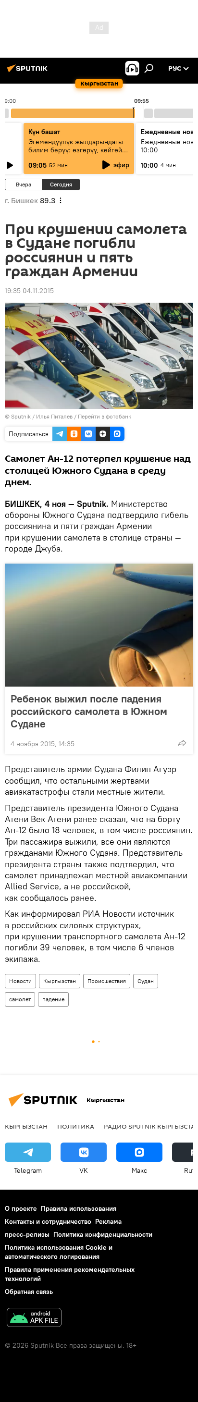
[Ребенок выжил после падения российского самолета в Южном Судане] (99, 625)
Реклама (108, 1221)
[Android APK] (34, 1318)
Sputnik (21, 416)
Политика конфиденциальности (102, 1234)
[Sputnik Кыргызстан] (29, 72)
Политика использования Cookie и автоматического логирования (58, 1252)
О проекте (21, 1208)
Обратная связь (29, 1291)
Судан (145, 980)
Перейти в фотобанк (104, 416)
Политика (75, 1126)
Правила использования (78, 1208)
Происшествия (106, 980)
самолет (20, 999)
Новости (20, 980)
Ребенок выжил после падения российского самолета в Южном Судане (89, 711)
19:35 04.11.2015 (29, 290)
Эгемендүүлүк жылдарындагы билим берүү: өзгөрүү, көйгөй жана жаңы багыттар (75, 149)
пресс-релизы (27, 1234)
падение (53, 999)
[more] (182, 742)
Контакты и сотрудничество (48, 1221)
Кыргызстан (59, 980)
